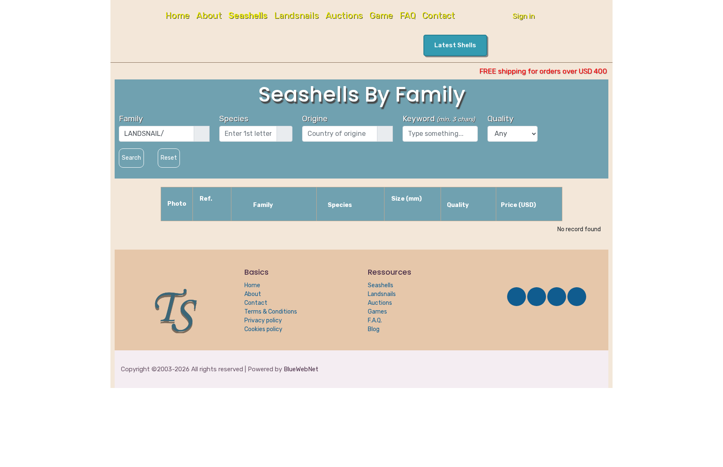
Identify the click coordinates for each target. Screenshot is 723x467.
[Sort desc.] (212, 210)
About (209, 16)
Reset (169, 157)
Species (234, 118)
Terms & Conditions (270, 311)
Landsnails (296, 16)
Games (377, 311)
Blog (373, 329)
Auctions (344, 16)
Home (177, 16)
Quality (500, 118)
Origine (315, 118)
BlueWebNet (301, 369)
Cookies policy (263, 329)
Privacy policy (263, 320)
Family (131, 118)
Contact (438, 16)
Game (381, 16)
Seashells (247, 16)
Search (131, 157)
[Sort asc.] (221, 197)
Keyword (439, 118)
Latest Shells (455, 45)
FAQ (407, 16)
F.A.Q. (375, 320)
